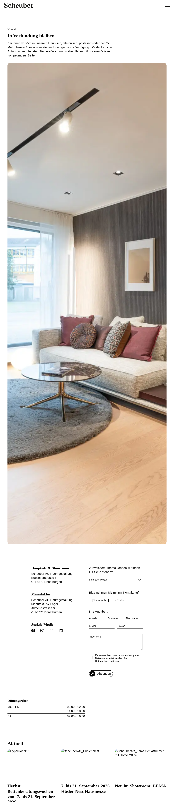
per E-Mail (118, 600)
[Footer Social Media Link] (34, 631)
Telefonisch (99, 600)
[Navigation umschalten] (167, 5)
